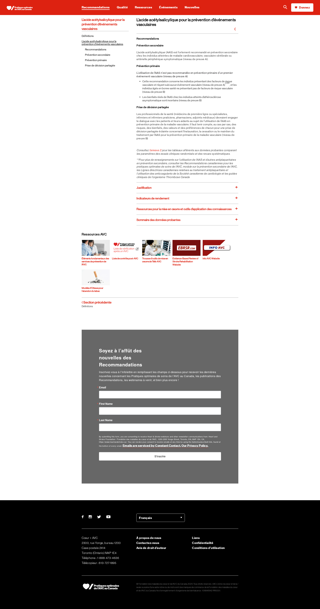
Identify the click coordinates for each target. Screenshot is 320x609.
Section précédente (97, 302)
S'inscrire (160, 456)
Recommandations (95, 49)
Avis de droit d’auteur (151, 548)
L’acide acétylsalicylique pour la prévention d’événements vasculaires (102, 43)
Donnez (304, 7)
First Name (106, 403)
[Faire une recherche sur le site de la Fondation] (285, 7)
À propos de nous (148, 538)
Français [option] (145, 518)
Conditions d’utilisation (208, 548)
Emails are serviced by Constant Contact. (152, 445)
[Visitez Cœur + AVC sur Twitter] (99, 516)
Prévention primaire (96, 60)
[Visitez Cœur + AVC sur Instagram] (90, 516)
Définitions (88, 36)
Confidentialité (202, 543)
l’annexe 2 (155, 150)
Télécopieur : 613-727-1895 (99, 563)
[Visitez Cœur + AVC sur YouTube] (108, 516)
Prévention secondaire (97, 54)
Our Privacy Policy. (195, 445)
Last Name (105, 420)
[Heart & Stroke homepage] (20, 8)
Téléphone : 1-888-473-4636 (100, 558)
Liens (196, 538)
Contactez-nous (147, 543)
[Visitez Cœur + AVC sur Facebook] (84, 516)
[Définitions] (235, 29)
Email (102, 387)
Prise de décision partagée (100, 65)
